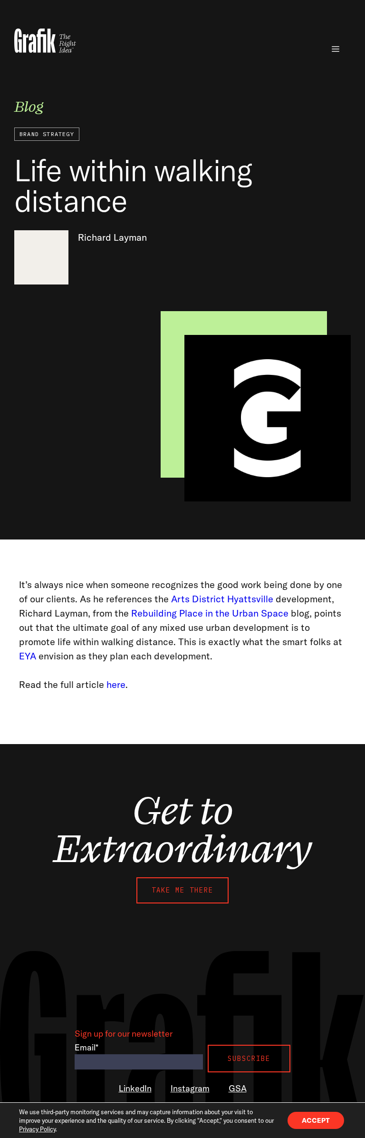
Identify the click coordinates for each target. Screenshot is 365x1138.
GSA (238, 1088)
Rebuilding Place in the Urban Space (209, 613)
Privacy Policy (37, 1129)
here (115, 684)
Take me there (182, 890)
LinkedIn (135, 1088)
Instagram (190, 1088)
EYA (27, 656)
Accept (316, 1120)
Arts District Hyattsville (222, 599)
